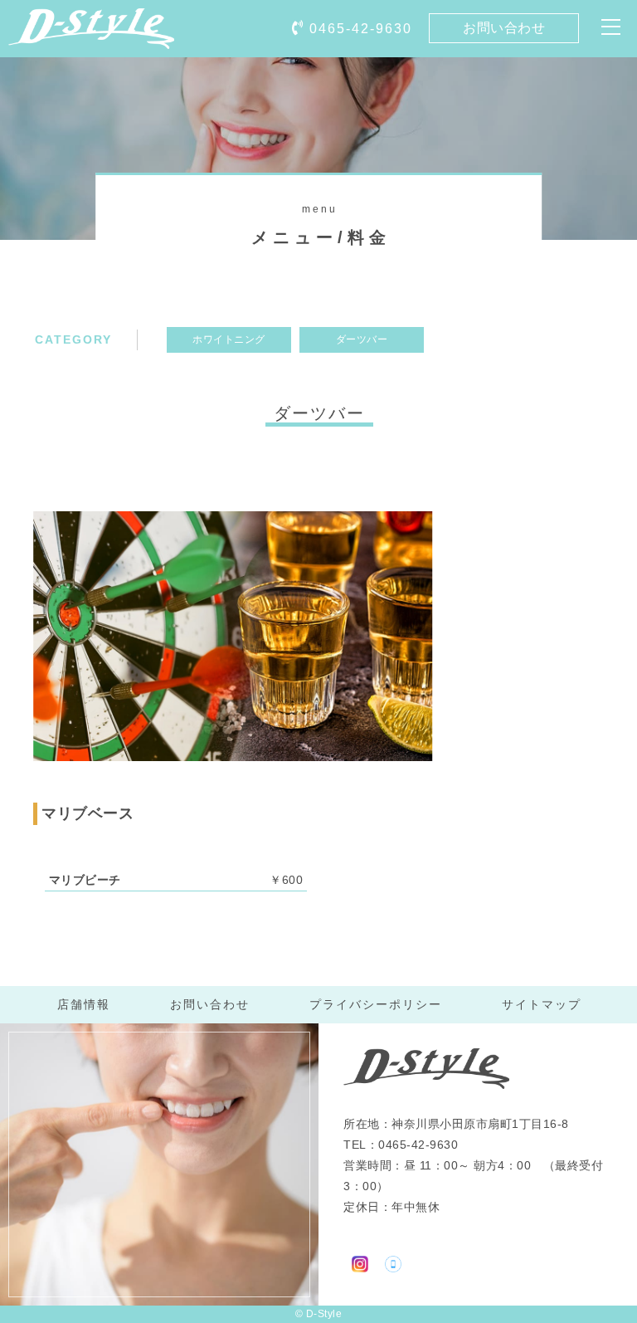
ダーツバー (362, 339)
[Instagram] (360, 1262)
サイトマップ (541, 1004)
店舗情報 (83, 1004)
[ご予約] (393, 1262)
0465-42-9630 (360, 29)
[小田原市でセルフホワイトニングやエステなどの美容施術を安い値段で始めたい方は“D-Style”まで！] (91, 37)
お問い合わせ (504, 28)
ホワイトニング (228, 339)
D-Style (324, 1314)
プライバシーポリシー (375, 1004)
